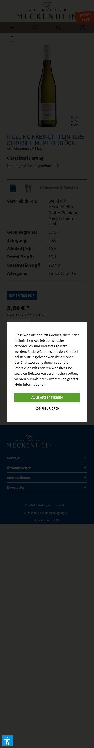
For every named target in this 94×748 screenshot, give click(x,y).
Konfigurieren (47, 408)
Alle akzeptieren (47, 397)
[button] (7, 740)
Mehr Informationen (29, 384)
